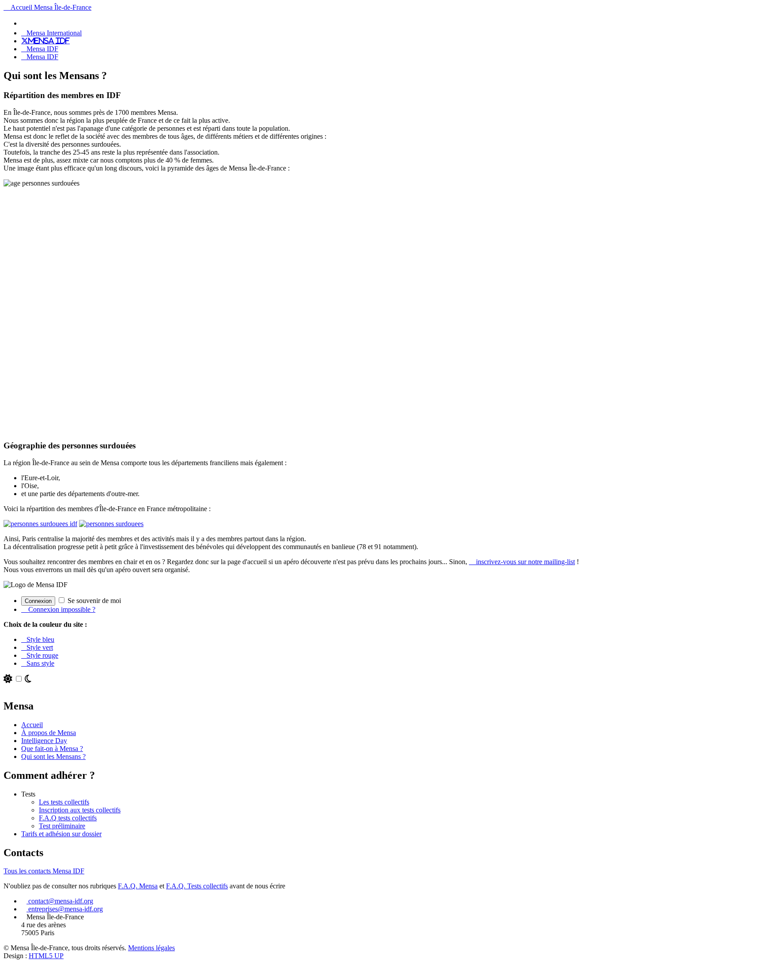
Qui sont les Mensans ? (53, 756)
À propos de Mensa (48, 732)
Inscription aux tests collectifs (80, 810)
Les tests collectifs (64, 802)
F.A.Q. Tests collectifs (197, 886)
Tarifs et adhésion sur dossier (61, 834)
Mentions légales (151, 948)
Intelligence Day (44, 740)
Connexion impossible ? (60, 609)
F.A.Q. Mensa (138, 886)
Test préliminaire (62, 826)
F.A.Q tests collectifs (68, 818)
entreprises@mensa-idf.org (64, 909)
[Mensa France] (26, 23)
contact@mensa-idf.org (59, 901)
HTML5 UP (46, 955)
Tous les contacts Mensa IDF (44, 871)
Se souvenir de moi (93, 600)
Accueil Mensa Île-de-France (50, 7)
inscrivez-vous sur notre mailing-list (524, 561)
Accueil (32, 724)
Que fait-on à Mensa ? (52, 748)
